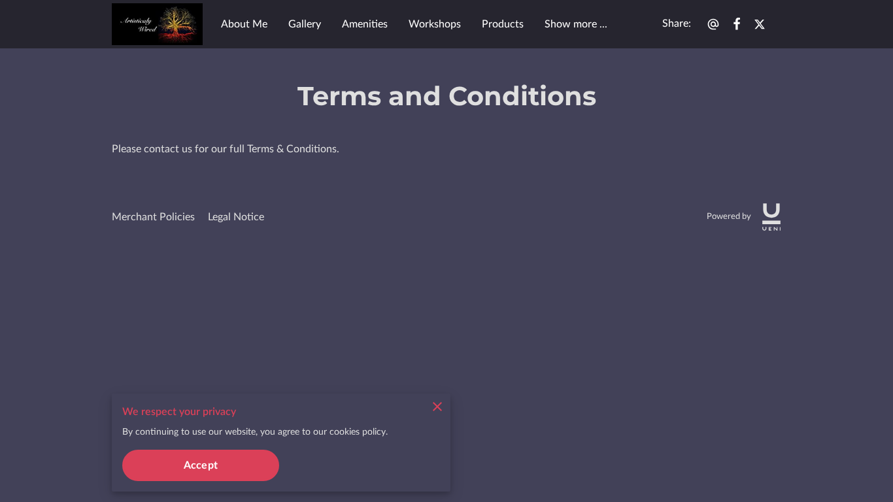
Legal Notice (236, 217)
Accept (201, 465)
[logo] (771, 217)
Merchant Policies (153, 217)
